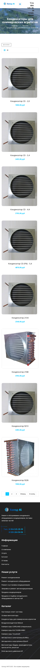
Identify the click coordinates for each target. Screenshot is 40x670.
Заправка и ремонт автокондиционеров (17, 588)
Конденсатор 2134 (20, 318)
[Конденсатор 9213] (20, 403)
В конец (32, 494)
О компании (6, 549)
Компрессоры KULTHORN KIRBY (13, 630)
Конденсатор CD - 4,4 (20, 209)
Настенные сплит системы (12, 612)
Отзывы (5, 560)
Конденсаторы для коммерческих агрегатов (19, 619)
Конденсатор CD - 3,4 (20, 155)
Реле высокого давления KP (12, 651)
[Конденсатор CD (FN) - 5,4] (20, 240)
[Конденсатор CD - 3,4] (20, 132)
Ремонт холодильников (11, 577)
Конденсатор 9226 (20, 480)
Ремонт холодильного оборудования (16, 581)
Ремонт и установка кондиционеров (16, 585)
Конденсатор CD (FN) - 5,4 (20, 263)
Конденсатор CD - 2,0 (20, 101)
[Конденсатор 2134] (20, 294)
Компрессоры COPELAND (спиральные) (16, 626)
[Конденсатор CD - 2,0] (20, 78)
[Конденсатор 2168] (20, 348)
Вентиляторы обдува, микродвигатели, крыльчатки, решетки (17, 646)
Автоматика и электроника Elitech (15, 641)
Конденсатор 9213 (20, 426)
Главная (5, 546)
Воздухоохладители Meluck (12, 623)
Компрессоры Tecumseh (11, 634)
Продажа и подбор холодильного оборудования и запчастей (14, 597)
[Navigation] (20, 4)
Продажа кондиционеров (11, 592)
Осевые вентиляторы (10, 615)
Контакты (5, 564)
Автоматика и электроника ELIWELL (15, 638)
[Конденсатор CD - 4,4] (20, 186)
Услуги (4, 553)
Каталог (5, 557)
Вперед (23, 494)
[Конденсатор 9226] (20, 457)
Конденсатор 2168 (20, 372)
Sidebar (7, 44)
